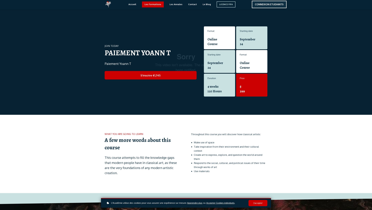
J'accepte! (257, 203)
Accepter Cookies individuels (220, 203)
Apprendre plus (194, 203)
